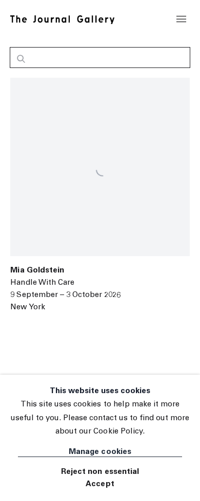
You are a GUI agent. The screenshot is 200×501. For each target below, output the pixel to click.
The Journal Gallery (62, 19)
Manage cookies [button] (100, 452)
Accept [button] (100, 484)
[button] (21, 60)
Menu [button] (181, 20)
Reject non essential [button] (100, 472)
